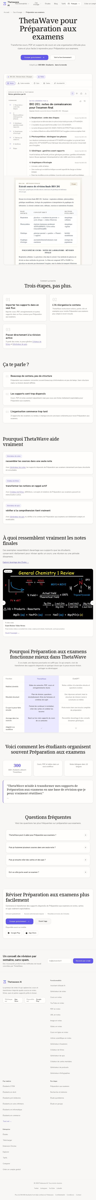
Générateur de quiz (20, 344)
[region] (48, 602)
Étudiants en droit (9, 1092)
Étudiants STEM (9, 1086)
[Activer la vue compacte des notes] (77, 93)
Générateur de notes (18, 467)
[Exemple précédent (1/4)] (3, 603)
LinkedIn (59, 1188)
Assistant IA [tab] (61, 83)
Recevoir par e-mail (83, 961)
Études (47, 4)
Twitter (36, 1188)
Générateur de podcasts (59, 1067)
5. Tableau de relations (16, 139)
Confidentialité (60, 1195)
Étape (13, 148)
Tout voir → (7, 1121)
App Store (32, 933)
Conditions (70, 1195)
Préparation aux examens (59, 1086)
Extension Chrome (9, 1146)
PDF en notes (55, 1009)
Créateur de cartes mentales (61, 1061)
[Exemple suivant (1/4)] (92, 603)
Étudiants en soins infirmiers (13, 1104)
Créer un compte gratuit (12, 1169)
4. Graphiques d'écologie (16, 132)
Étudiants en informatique (12, 1110)
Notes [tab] (12, 83)
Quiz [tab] (37, 83)
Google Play (15, 933)
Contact (78, 1195)
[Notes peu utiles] (85, 101)
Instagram (43, 1188)
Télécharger (7, 1140)
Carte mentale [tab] (25, 83)
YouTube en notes (57, 1003)
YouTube (52, 1188)
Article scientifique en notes (60, 1038)
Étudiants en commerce (11, 1115)
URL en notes (55, 1015)
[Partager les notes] (81, 93)
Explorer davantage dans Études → (16, 562)
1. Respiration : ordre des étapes (16, 107)
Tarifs (63, 4)
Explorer (6, 1152)
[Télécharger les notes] (86, 93)
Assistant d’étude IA (57, 985)
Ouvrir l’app (43, 921)
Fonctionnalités (21, 4)
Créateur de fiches (17, 492)
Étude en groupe (56, 1104)
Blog (56, 4)
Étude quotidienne (57, 1098)
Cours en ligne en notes (59, 1032)
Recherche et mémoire (58, 1092)
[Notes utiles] (80, 101)
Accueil (6, 12)
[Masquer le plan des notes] (72, 93)
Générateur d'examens (58, 1044)
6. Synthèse (15, 144)
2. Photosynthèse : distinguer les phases (17, 116)
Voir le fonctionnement (63, 57)
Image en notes (56, 1021)
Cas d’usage (36, 4)
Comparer (6, 1164)
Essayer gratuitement (33, 57)
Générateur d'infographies (60, 1073)
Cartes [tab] (48, 83)
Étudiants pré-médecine (12, 1098)
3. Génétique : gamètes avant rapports (16, 125)
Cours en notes (56, 997)
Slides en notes (56, 1026)
